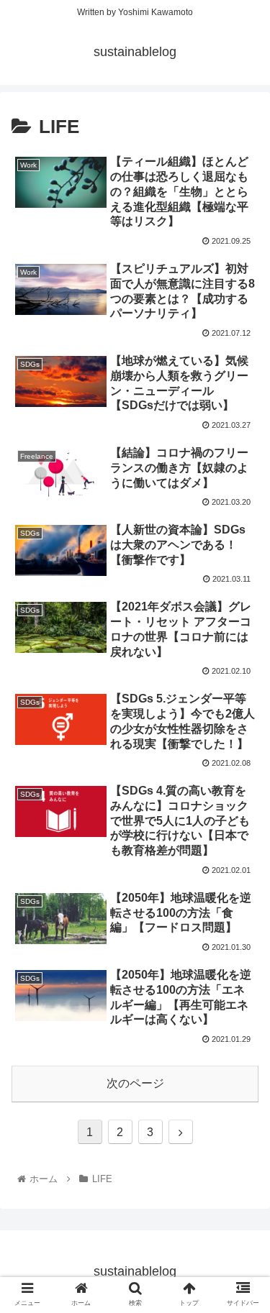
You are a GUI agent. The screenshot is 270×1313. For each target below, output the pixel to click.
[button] (241, 1194)
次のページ (135, 1083)
